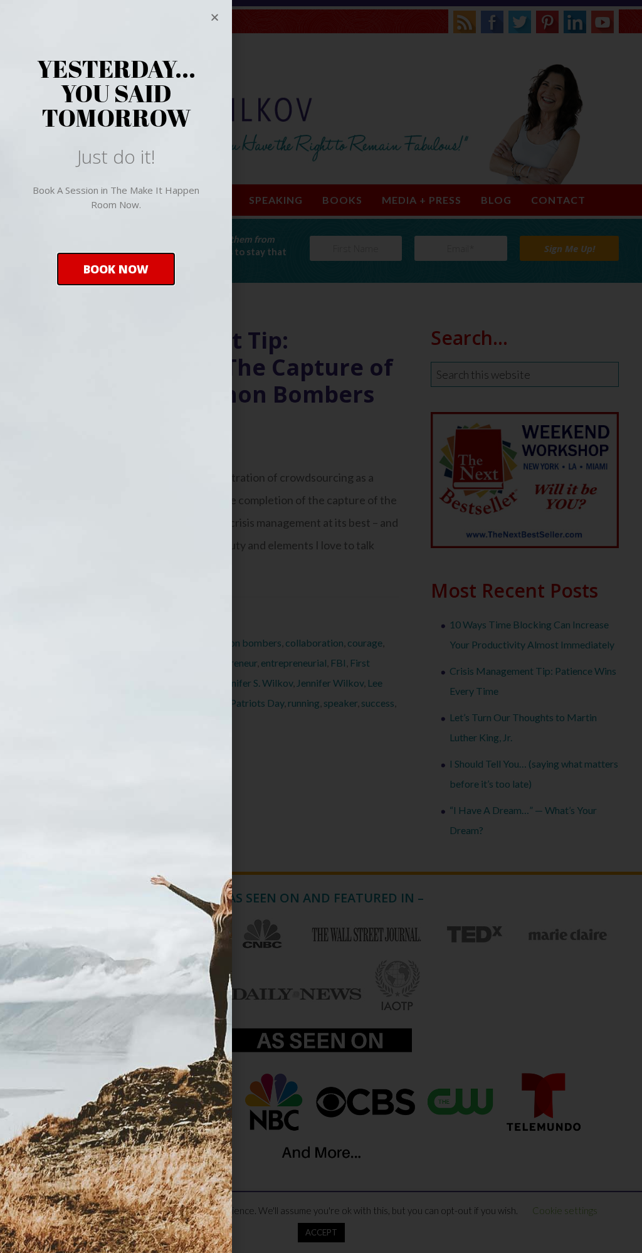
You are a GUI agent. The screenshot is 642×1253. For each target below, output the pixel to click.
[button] (116, 269)
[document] (321, 626)
